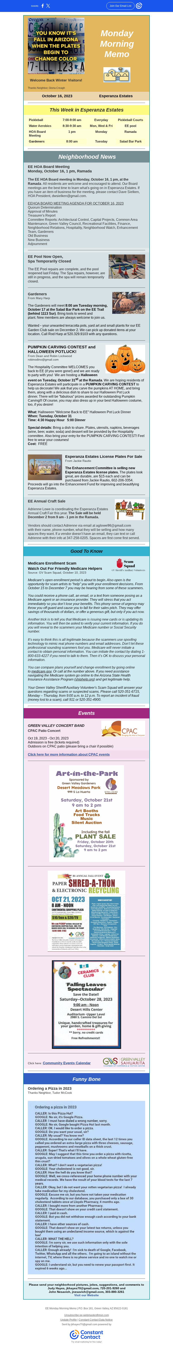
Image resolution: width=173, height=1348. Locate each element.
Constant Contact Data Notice (96, 1319)
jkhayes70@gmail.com (84, 1324)
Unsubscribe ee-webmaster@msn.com (86, 1315)
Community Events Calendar (67, 1063)
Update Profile (68, 1319)
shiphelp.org (84, 679)
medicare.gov (41, 671)
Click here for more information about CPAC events (69, 754)
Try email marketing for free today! (86, 1342)
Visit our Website (86, 1295)
